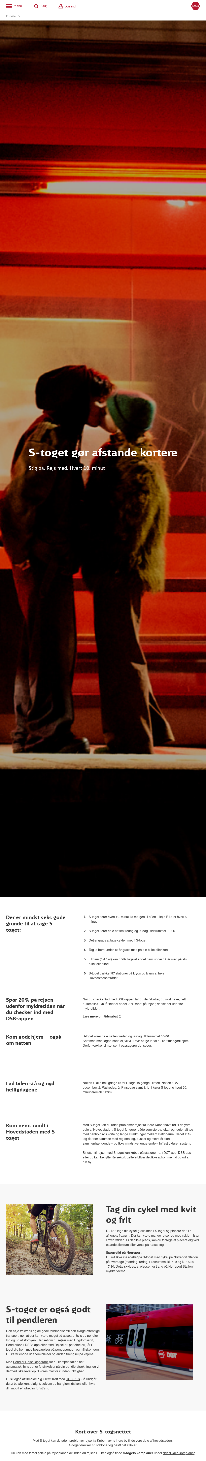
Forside (11, 16)
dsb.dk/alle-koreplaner (179, 1453)
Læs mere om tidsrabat (100, 1016)
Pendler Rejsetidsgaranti (30, 1361)
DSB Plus (73, 1379)
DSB (195, 6)
